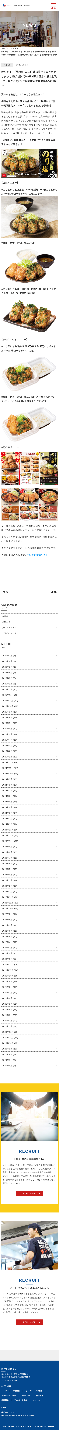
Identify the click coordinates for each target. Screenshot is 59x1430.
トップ (4, 48)
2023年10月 (10, 841)
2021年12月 (10, 964)
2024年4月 (9, 807)
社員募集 (5, 1400)
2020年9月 (9, 1048)
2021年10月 (10, 975)
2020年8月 (9, 1054)
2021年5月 (9, 1003)
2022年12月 (10, 897)
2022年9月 (9, 914)
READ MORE (29, 1193)
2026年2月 (9, 683)
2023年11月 (10, 835)
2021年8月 (9, 987)
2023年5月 (9, 869)
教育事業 (16, 1391)
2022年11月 (10, 902)
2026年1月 (9, 689)
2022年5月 (9, 936)
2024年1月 (9, 824)
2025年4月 (9, 739)
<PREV (4, 592)
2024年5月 (9, 801)
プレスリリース (9, 627)
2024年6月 (9, 796)
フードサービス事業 (34, 1391)
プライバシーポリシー (12, 633)
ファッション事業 (8, 1395)
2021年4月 (9, 1009)
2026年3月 (9, 678)
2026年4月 (9, 672)
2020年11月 (10, 1037)
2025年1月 (9, 756)
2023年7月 (9, 857)
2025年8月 (9, 717)
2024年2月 (9, 818)
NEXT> (54, 592)
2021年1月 (9, 1026)
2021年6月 (9, 998)
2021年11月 (10, 970)
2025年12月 (10, 694)
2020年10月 (10, 1043)
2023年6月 (9, 863)
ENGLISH (26, 1395)
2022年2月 (9, 953)
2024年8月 (9, 784)
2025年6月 (9, 728)
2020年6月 (9, 1065)
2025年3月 (9, 745)
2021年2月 (9, 1020)
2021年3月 (9, 1015)
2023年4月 (9, 874)
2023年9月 (9, 846)
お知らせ (6, 621)
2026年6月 (9, 661)
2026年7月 (9, 655)
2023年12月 (10, 829)
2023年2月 (9, 885)
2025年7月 (9, 723)
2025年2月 (9, 751)
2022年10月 (10, 908)
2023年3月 (9, 880)
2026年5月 (9, 666)
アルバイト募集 (20, 1400)
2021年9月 (9, 981)
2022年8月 (9, 919)
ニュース (36, 1400)
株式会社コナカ (7, 1412)
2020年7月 (9, 1060)
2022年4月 (9, 942)
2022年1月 (9, 958)
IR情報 (5, 616)
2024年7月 (9, 790)
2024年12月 (10, 762)
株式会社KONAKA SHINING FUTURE (18, 1415)
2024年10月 (10, 773)
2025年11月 (10, 700)
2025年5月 (9, 734)
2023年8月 (9, 852)
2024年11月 (10, 768)
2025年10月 (10, 706)
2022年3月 (9, 947)
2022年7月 (9, 925)
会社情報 (39, 1395)
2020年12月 (10, 1031)
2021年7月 (9, 992)
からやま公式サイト (37, 554)
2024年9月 (9, 779)
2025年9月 (9, 711)
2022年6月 (9, 930)
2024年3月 (9, 812)
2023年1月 (9, 891)
